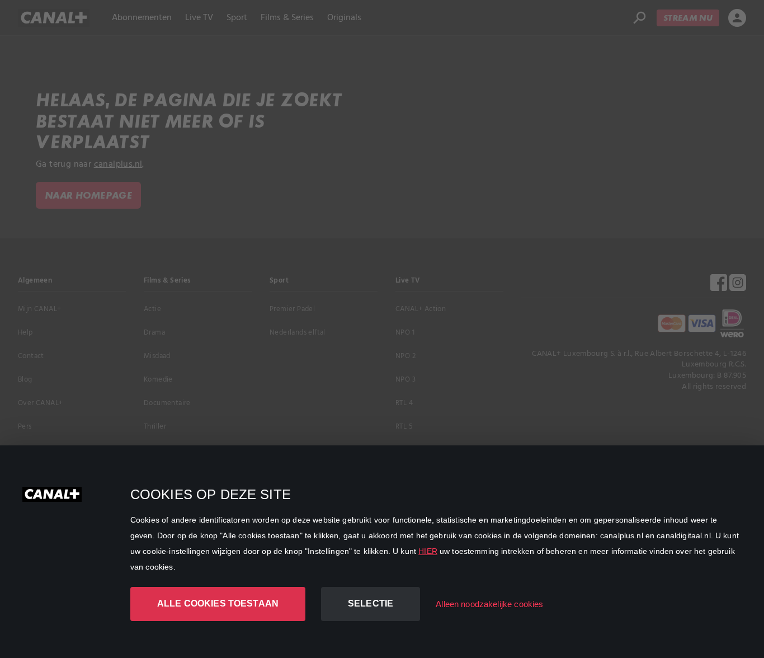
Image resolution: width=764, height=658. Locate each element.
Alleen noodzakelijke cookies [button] (489, 604)
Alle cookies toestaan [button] (218, 603)
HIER (427, 551)
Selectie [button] (370, 603)
